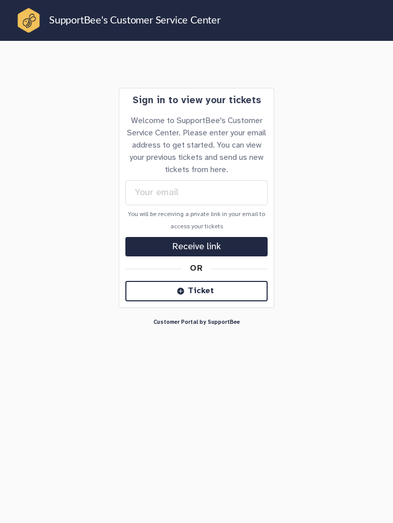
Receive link (196, 247)
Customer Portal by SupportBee (197, 322)
